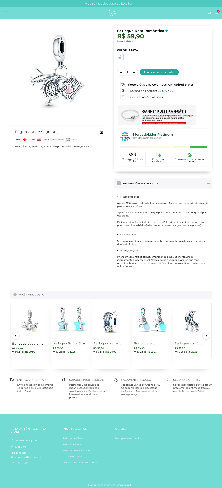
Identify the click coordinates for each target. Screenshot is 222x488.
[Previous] (15, 335)
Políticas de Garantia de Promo (80, 462)
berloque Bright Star (69, 343)
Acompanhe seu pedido (128, 438)
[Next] (206, 335)
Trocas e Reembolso (74, 456)
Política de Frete (72, 444)
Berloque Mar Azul (108, 343)
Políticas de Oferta (73, 438)
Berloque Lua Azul (188, 343)
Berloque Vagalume (28, 343)
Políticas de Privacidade (76, 450)
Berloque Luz (144, 343)
